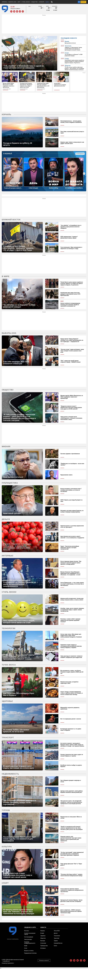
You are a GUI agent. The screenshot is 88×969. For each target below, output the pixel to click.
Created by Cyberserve (7, 963)
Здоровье (42, 935)
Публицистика (44, 945)
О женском (43, 943)
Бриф (25, 945)
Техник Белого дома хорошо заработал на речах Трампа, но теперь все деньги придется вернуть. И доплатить (74, 61)
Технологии (57, 935)
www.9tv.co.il (6, 961)
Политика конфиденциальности (29, 942)
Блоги (55, 945)
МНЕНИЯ (41, 1)
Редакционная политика (30, 953)
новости (43, 927)
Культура (42, 940)
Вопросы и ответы (29, 950)
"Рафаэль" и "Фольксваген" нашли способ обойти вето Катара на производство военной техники (73, 49)
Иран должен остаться (70, 43)
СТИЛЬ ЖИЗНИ (26, 1)
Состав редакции (28, 937)
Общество (43, 938)
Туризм (56, 940)
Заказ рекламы (28, 939)
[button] (47, 2)
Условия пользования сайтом (29, 934)
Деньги (55, 933)
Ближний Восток (58, 943)
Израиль (42, 930)
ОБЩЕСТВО (34, 1)
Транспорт (56, 938)
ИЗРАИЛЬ (4, 1)
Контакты (26, 930)
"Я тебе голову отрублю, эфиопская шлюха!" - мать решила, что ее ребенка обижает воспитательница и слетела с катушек (74, 69)
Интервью (43, 948)
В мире (42, 933)
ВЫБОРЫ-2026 (12, 1)
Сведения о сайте (30, 927)
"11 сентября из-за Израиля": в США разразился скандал (73, 55)
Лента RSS (57, 930)
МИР (19, 1)
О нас (25, 948)
